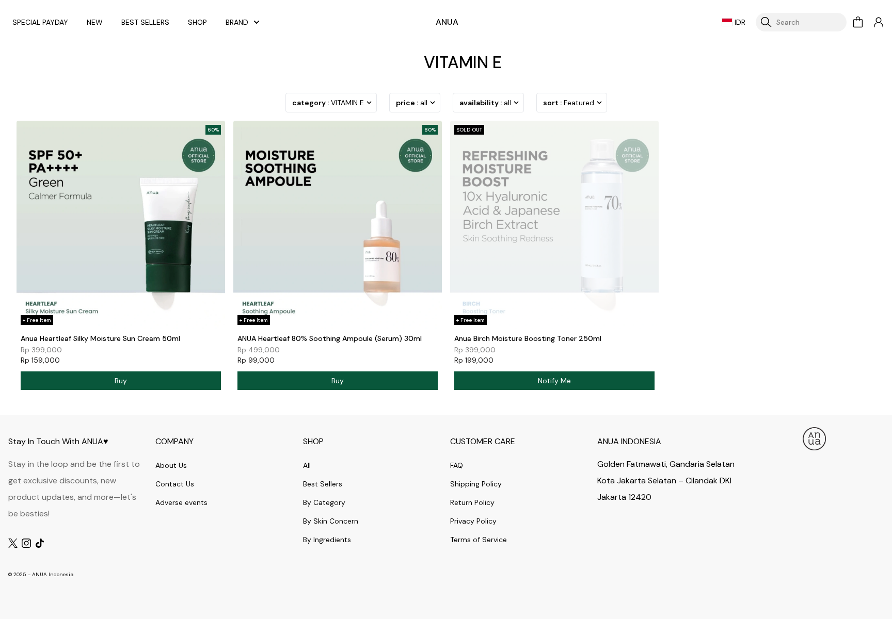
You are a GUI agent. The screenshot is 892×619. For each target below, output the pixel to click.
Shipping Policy (476, 483)
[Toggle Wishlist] (216, 320)
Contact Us (174, 483)
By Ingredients (327, 539)
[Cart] (858, 22)
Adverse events (181, 502)
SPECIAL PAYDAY (40, 22)
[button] (878, 22)
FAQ (456, 465)
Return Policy (472, 502)
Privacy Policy (473, 521)
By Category (324, 502)
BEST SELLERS (145, 22)
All (307, 465)
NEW (95, 22)
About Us (171, 465)
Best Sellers (322, 483)
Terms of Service (478, 539)
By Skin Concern (330, 521)
